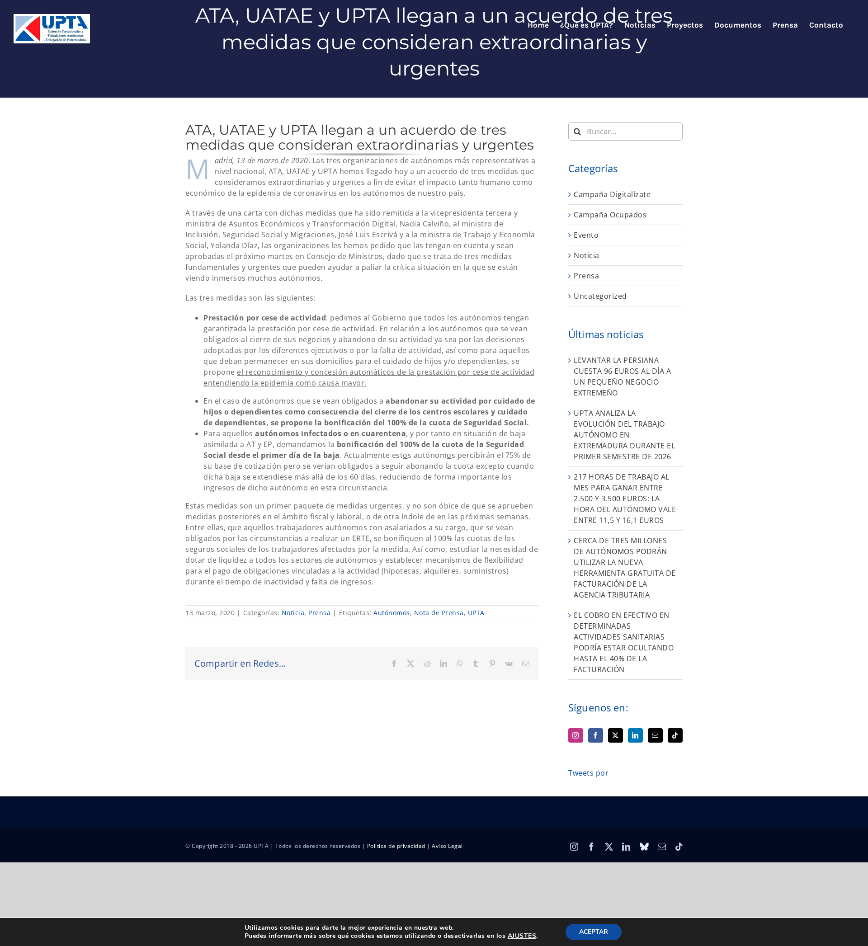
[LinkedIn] (635, 735)
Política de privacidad (396, 846)
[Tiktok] (675, 735)
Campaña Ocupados (610, 215)
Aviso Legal (447, 846)
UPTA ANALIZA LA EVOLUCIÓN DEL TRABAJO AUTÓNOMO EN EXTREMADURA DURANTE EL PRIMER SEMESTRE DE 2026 (624, 434)
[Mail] (655, 735)
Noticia (293, 612)
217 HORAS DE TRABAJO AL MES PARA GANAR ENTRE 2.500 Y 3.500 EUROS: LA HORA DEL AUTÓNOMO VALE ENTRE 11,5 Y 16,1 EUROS (625, 498)
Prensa (319, 612)
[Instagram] (575, 735)
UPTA (476, 612)
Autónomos (391, 612)
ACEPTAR (593, 931)
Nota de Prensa (439, 612)
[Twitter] (615, 735)
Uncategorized (600, 296)
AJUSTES (522, 936)
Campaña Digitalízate (612, 194)
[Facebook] (595, 735)
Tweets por (588, 773)
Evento (586, 235)
